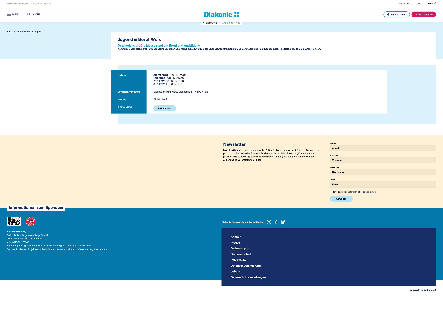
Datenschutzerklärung (246, 265)
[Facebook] (276, 223)
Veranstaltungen (210, 23)
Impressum (238, 260)
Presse (235, 242)
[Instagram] (269, 223)
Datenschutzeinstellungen (248, 277)
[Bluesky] (283, 223)
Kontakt (236, 237)
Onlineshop (239, 248)
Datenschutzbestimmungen (360, 192)
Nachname (334, 167)
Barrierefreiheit (405, 3)
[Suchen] (28, 14)
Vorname (334, 155)
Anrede (333, 143)
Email (332, 180)
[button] (383, 148)
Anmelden (341, 198)
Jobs (418, 3)
